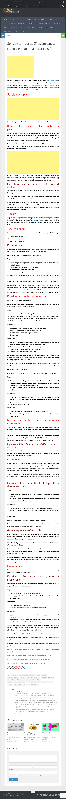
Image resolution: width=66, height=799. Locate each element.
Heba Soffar (32, 6)
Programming (29, 19)
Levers (46, 27)
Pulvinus (28, 679)
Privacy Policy (36, 2)
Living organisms (29, 677)
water (54, 625)
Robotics (5, 19)
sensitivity (37, 682)
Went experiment (34, 684)
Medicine (13, 23)
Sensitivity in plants (45, 682)
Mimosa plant (37, 677)
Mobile (31, 23)
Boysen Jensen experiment (28, 675)
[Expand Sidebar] (3, 35)
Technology (13, 19)
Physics (49, 19)
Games (5, 27)
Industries (5, 23)
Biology (43, 19)
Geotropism (37, 675)
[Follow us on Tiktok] (62, 795)
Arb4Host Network (14, 795)
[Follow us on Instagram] (59, 795)
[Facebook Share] (8, 667)
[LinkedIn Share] (14, 667)
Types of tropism (22, 684)
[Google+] (50, 795)
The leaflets (10, 684)
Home (3, 2)
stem (51, 682)
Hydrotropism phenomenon (13, 677)
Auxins (12, 675)
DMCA (16, 2)
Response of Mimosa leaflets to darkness (16, 682)
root (27, 682)
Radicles (38, 679)
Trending (16, 31)
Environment (56, 23)
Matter (22, 27)
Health (37, 19)
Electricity (48, 23)
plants (9, 679)
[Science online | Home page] (11, 10)
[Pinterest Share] (17, 667)
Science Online (42, 6)
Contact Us (45, 2)
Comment (11, 753)
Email (35, 764)
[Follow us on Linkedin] (56, 795)
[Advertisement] (20, 67)
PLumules (14, 679)
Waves (28, 27)
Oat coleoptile (44, 677)
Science (22, 31)
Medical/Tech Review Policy (9, 6)
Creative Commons (25, 2)
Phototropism (51, 677)
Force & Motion (39, 23)
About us (9, 2)
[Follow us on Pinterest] (53, 795)
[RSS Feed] (47, 795)
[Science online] (38, 795)
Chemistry (56, 19)
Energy (40, 27)
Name (10, 764)
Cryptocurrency (7, 31)
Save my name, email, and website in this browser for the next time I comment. (30, 775)
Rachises (34, 679)
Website (11, 769)
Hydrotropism (44, 675)
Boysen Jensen (18, 675)
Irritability (22, 677)
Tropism (15, 684)
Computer (21, 19)
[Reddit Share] (20, 667)
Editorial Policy (23, 6)
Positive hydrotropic (21, 679)
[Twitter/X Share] (11, 667)
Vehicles (52, 27)
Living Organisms (13, 27)
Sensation (31, 682)
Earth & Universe (22, 23)
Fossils (34, 27)
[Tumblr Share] (23, 667)
